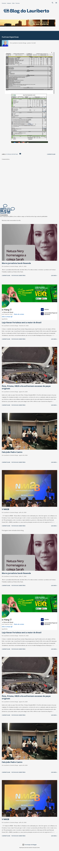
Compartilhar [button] (51, 154)
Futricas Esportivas (12, 154)
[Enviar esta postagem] (20, 154)
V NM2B (5, 509)
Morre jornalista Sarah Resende (16, 263)
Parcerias (18, 3)
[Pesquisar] (52, 3)
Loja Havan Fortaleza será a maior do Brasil (21, 322)
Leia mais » (54, 275)
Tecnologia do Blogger (30, 844)
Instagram (9, 3)
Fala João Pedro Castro (12, 452)
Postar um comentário (18, 275)
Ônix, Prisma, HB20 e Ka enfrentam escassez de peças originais (26, 387)
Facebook (4, 3)
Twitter (13, 3)
